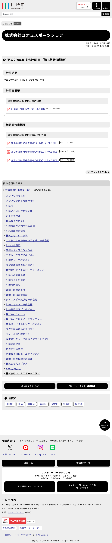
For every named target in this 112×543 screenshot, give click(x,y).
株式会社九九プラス (17, 364)
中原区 (31, 404)
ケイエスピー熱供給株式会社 (21, 300)
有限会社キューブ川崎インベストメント (27, 339)
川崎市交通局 (13, 245)
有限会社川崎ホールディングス (23, 354)
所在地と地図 (9, 528)
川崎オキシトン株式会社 (19, 304)
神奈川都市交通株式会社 (19, 359)
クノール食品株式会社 (18, 334)
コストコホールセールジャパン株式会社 (27, 240)
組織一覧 (28, 463)
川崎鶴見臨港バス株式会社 (20, 309)
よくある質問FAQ (30, 386)
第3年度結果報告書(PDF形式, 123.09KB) (42, 160)
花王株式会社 (13, 216)
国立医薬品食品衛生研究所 (20, 329)
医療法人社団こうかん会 (19, 250)
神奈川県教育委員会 (17, 295)
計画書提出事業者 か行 (18, 190)
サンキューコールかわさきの (82, 486)
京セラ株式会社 (14, 349)
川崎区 (10, 404)
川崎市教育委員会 (15, 275)
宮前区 (55, 404)
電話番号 (30, 486)
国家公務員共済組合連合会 (20, 265)
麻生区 (78, 404)
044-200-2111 (16, 512)
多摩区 (66, 404)
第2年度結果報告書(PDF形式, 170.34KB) (42, 152)
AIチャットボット (81, 386)
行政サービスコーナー (30, 528)
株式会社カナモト (15, 221)
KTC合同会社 (13, 368)
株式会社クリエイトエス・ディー (24, 319)
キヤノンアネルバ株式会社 (20, 201)
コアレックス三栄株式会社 (20, 255)
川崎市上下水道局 (15, 280)
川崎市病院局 (13, 285)
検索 (107, 14)
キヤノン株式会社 (15, 196)
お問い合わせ (42, 535)
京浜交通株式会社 (15, 231)
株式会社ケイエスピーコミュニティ (25, 270)
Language (96, 8)
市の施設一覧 (83, 463)
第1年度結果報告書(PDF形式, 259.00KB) (42, 143)
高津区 (43, 404)
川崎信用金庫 (13, 344)
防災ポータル (83, 6)
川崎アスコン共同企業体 (19, 211)
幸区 (20, 404)
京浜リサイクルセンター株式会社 (24, 324)
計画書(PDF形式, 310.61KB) (36, 109)
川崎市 (9, 206)
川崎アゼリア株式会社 (18, 260)
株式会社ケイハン (15, 314)
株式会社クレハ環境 (17, 235)
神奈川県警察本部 (15, 290)
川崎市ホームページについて (18, 535)
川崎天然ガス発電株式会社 (20, 226)
